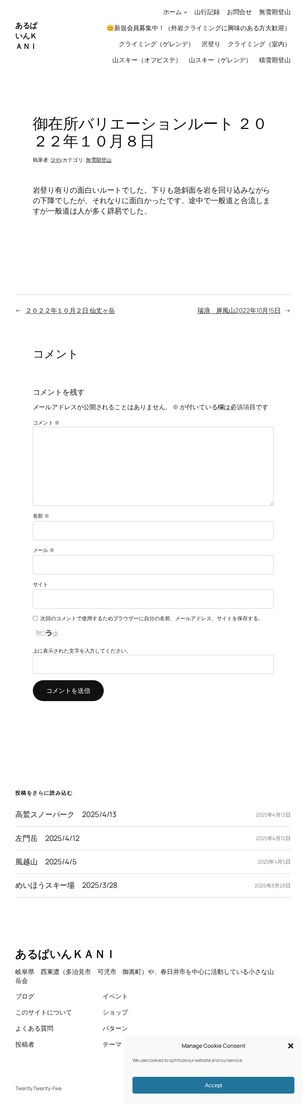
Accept (213, 1085)
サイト (41, 584)
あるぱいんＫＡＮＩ (26, 35)
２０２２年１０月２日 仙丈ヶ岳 (70, 310)
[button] (290, 1046)
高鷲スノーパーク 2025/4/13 (65, 814)
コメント (46, 422)
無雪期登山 (99, 159)
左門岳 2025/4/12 (47, 838)
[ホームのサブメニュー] (185, 12)
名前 (41, 515)
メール (44, 550)
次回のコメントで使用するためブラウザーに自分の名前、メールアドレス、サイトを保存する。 (151, 618)
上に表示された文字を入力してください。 (82, 650)
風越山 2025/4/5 (46, 862)
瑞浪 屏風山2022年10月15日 (239, 310)
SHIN (56, 159)
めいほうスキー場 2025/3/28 (66, 885)
